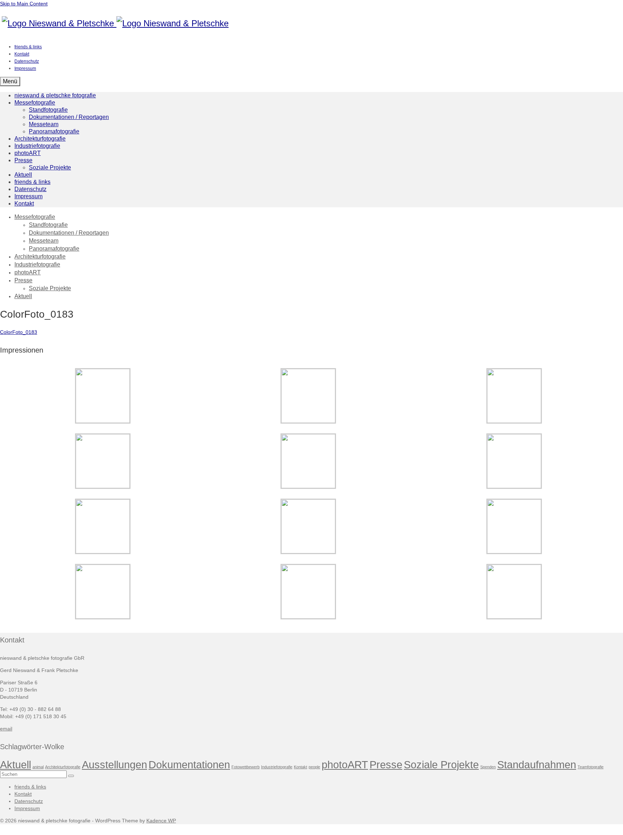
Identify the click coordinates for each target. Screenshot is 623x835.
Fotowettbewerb (245, 767)
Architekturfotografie (62, 767)
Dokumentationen (189, 764)
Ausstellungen (114, 764)
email (6, 729)
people (314, 767)
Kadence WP (161, 820)
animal (38, 767)
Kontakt (300, 767)
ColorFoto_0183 (18, 332)
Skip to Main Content (24, 3)
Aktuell (15, 764)
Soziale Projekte (441, 764)
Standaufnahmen (536, 764)
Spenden (488, 767)
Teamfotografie (591, 767)
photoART (345, 764)
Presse (386, 764)
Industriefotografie (276, 767)
